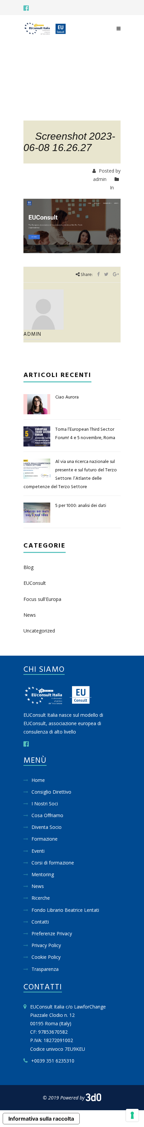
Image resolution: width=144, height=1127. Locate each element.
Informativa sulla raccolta (41, 1118)
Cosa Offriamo (47, 815)
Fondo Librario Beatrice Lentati (65, 910)
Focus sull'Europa (42, 599)
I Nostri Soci (44, 803)
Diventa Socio (46, 827)
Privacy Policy (46, 945)
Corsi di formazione (52, 862)
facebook (26, 8)
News (29, 615)
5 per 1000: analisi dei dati (80, 506)
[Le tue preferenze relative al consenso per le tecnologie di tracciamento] (132, 1115)
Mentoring (42, 874)
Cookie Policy (46, 957)
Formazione (44, 839)
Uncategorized (39, 630)
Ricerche (40, 898)
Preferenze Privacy (51, 933)
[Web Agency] (93, 1097)
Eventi (38, 851)
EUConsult (34, 583)
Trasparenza (45, 969)
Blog (28, 567)
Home (38, 780)
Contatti (40, 922)
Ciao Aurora (67, 397)
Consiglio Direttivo (51, 792)
